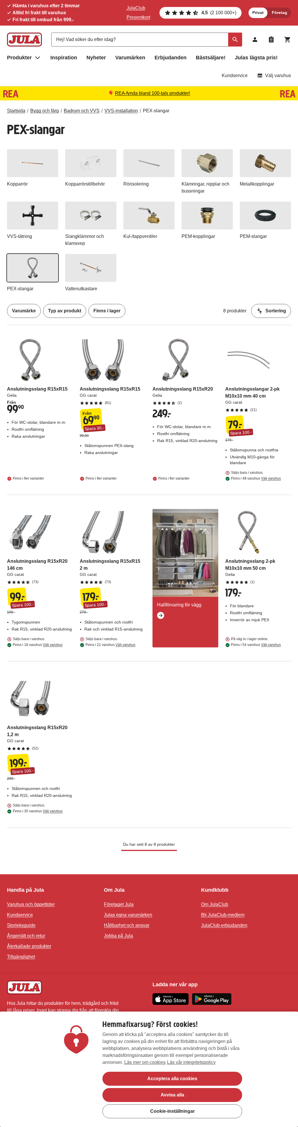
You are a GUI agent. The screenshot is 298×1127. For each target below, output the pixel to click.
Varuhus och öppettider (31, 904)
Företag (279, 12)
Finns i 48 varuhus (256, 478)
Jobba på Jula (118, 935)
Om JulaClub (214, 904)
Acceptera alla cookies (172, 1078)
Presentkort (138, 17)
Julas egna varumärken (128, 914)
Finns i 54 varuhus (256, 645)
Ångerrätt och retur (26, 935)
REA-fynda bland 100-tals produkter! (152, 93)
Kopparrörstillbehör (85, 183)
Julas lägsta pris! (256, 57)
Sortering (275, 310)
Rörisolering (136, 183)
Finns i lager (106, 310)
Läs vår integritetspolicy (191, 1062)
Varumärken (130, 57)
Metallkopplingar (257, 183)
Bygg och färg (44, 110)
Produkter (19, 57)
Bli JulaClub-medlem (222, 914)
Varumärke (24, 310)
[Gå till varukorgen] (288, 40)
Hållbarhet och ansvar (126, 925)
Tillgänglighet (21, 956)
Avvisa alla (172, 1094)
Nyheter (96, 57)
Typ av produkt (64, 310)
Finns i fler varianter (28, 478)
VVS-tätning (19, 236)
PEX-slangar (156, 110)
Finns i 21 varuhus (110, 645)
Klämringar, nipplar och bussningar (205, 187)
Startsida (16, 110)
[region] (149, 1069)
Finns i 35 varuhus (38, 811)
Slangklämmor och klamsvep (84, 240)
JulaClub (136, 8)
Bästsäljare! (211, 57)
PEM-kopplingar (198, 236)
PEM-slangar (253, 236)
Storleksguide (21, 925)
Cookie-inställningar (172, 1111)
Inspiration (63, 57)
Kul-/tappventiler (140, 236)
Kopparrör (17, 183)
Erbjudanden (171, 57)
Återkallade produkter (29, 946)
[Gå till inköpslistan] (271, 40)
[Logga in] (255, 40)
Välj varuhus (278, 75)
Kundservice (235, 75)
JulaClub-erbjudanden (224, 925)
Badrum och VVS (82, 110)
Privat (258, 12)
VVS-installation (121, 110)
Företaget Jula (119, 904)
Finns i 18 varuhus (38, 645)
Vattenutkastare (81, 288)
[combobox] (146, 40)
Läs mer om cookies (145, 1062)
